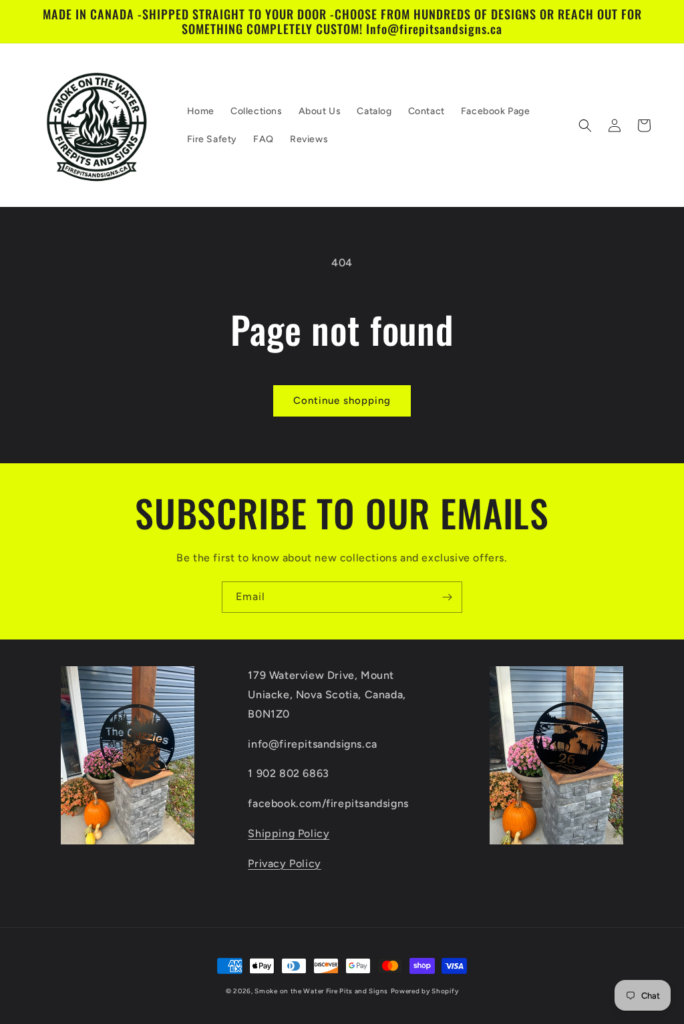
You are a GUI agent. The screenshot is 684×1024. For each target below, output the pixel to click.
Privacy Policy (284, 863)
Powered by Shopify (425, 991)
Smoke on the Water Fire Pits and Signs (321, 991)
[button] (585, 125)
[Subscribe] (447, 597)
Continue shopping (342, 401)
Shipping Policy (288, 833)
